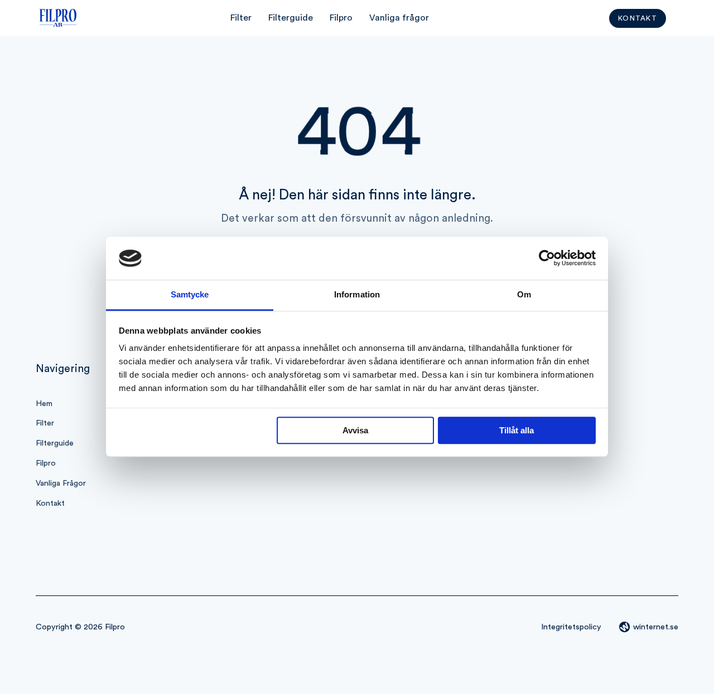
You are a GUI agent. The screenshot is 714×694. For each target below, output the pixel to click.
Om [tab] (524, 294)
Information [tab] (357, 294)
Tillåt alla (516, 430)
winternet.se (655, 627)
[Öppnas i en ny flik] (547, 258)
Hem (44, 403)
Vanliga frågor (399, 17)
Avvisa (355, 430)
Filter (241, 17)
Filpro (341, 17)
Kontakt (637, 18)
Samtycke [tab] (190, 294)
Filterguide (290, 17)
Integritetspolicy (571, 627)
